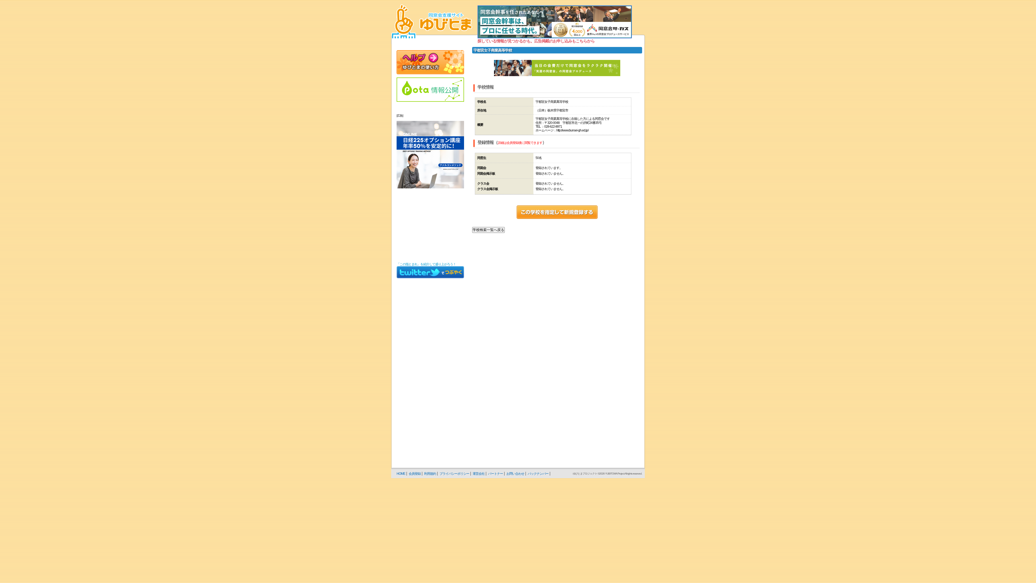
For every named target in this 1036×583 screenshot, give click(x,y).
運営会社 (479, 474)
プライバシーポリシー (454, 474)
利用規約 (430, 474)
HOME (401, 474)
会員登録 (415, 474)
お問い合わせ (515, 474)
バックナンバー (538, 474)
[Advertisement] (430, 225)
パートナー (495, 474)
